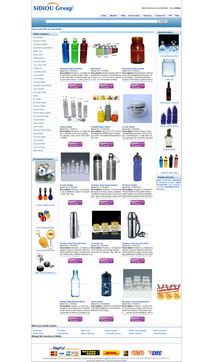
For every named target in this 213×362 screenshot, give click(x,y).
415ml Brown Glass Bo (169, 103)
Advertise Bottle (39, 41)
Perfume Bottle (39, 106)
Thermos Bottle (39, 137)
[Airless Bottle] (75, 123)
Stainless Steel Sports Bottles (104, 185)
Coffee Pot (37, 68)
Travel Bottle (38, 140)
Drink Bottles (38, 79)
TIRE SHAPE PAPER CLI (45, 273)
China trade (37, 29)
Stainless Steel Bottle (42, 130)
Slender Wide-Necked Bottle (72, 302)
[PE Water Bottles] (137, 182)
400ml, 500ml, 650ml (169, 126)
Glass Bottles (38, 89)
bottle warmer (39, 58)
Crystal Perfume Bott (169, 56)
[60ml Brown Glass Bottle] (137, 65)
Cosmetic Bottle (39, 72)
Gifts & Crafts (49, 29)
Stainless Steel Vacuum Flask (73, 243)
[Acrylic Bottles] (75, 182)
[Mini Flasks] (106, 65)
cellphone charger (166, 182)
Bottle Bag (37, 331)
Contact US (160, 16)
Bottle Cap (37, 51)
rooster (160, 187)
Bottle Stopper (111, 331)
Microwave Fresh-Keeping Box (136, 302)
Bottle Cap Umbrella (137, 331)
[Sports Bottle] (106, 298)
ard (170, 185)
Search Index (87, 358)
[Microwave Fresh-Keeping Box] (137, 298)
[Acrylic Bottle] (137, 123)
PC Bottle (37, 99)
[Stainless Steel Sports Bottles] (106, 182)
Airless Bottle (66, 127)
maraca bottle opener (45, 205)
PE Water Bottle (39, 103)
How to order (134, 16)
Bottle (59, 29)
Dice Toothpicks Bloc (45, 228)
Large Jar (169, 79)
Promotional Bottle (41, 116)
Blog (177, 16)
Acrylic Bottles (66, 185)
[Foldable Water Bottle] (106, 123)
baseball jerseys (172, 187)
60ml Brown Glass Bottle (133, 69)
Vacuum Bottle (39, 144)
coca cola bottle (39, 65)
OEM (123, 16)
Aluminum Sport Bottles (43, 48)
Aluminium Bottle (40, 44)
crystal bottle (38, 75)
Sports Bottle (97, 302)
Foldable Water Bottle (42, 85)
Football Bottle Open (45, 182)
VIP (170, 16)
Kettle (35, 96)
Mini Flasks (96, 69)
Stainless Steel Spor (169, 173)
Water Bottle (38, 151)
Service (46, 358)
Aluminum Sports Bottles (71, 69)
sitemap (77, 358)
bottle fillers (38, 55)
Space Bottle (38, 123)
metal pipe (166, 180)
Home (103, 16)
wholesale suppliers (102, 358)
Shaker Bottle (39, 120)
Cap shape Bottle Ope (45, 250)
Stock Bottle (38, 133)
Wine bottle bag (87, 333)
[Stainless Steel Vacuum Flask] (75, 240)
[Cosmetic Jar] (106, 240)
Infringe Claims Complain (61, 358)
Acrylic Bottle (128, 127)
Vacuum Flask (39, 147)
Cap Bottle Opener (113, 333)
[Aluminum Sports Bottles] (75, 65)
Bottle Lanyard (135, 333)
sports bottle (38, 127)
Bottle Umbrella (159, 331)
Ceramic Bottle (39, 61)
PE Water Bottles (129, 185)
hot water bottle (39, 92)
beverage (161, 189)
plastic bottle (38, 109)
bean (159, 180)
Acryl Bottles (38, 37)
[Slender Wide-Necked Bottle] (75, 298)
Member (113, 16)
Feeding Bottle (39, 82)
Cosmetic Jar (97, 243)
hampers (176, 185)
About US (147, 16)
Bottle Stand (38, 333)
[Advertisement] (165, 237)
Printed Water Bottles (42, 113)
